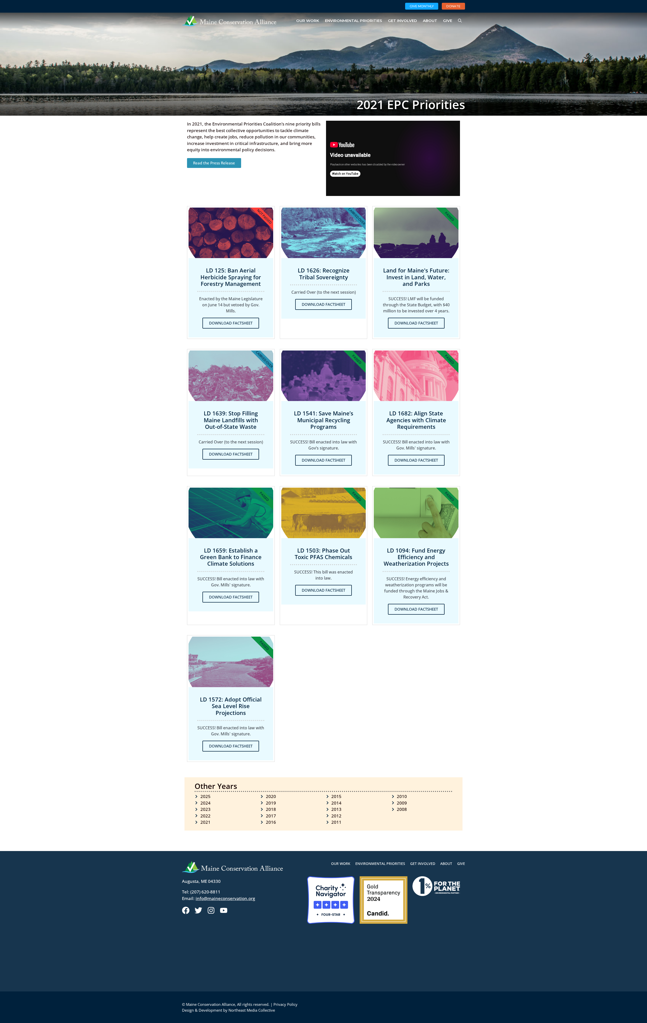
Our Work (307, 20)
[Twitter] (198, 910)
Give (447, 20)
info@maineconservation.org (225, 898)
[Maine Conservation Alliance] (229, 21)
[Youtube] (223, 910)
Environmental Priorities (353, 20)
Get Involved (402, 20)
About (430, 20)
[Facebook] (186, 910)
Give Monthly (422, 6)
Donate (453, 6)
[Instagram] (211, 910)
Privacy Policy (285, 1004)
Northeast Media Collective (251, 1010)
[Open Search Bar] (460, 21)
